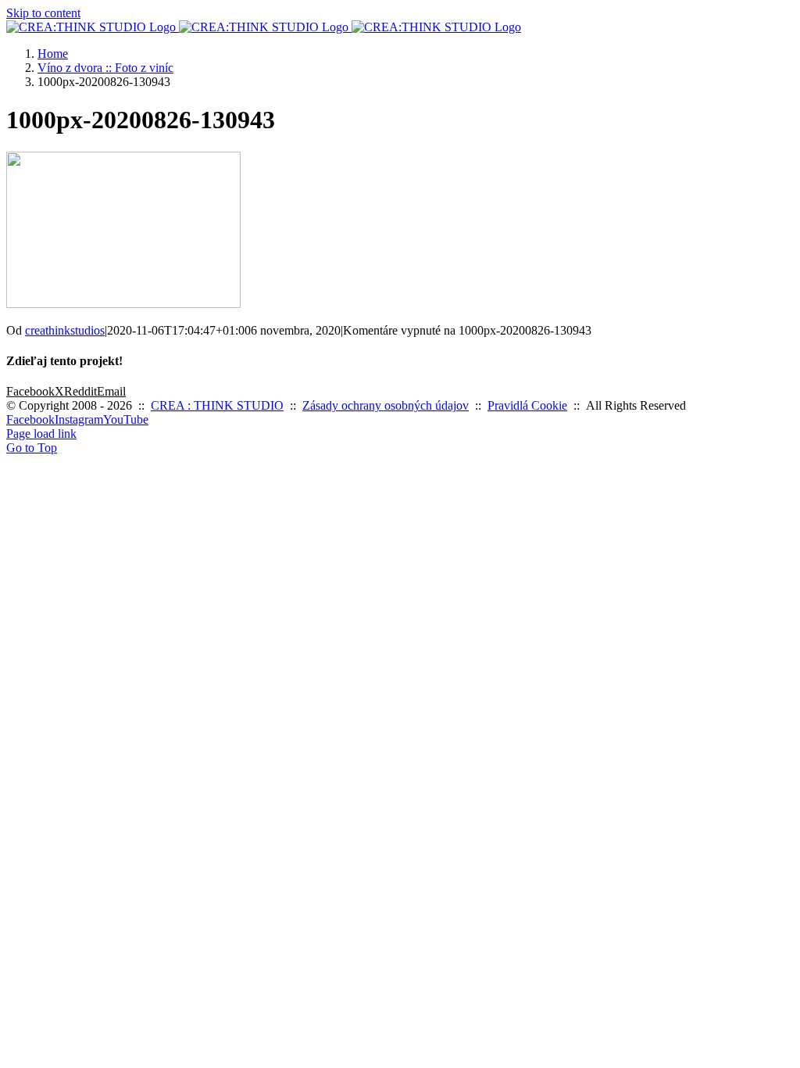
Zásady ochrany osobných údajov (385, 405)
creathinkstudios (65, 330)
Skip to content (43, 13)
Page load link (41, 433)
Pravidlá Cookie (527, 405)
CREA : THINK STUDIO (217, 405)
